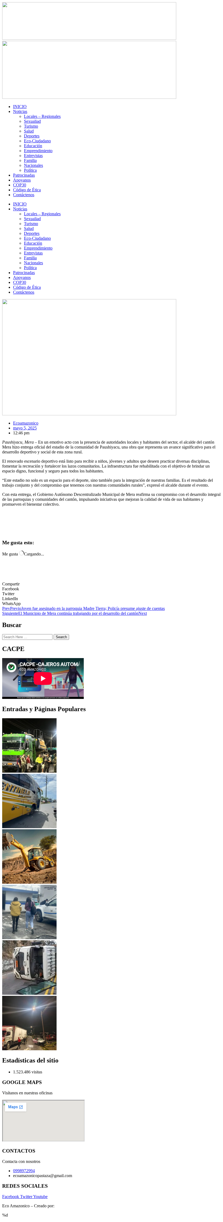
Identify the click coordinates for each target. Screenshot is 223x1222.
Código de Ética (27, 190)
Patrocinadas (24, 175)
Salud (29, 131)
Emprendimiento (38, 150)
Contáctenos (23, 194)
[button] (111, 589)
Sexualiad (32, 121)
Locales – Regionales (42, 116)
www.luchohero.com (73, 1205)
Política (30, 170)
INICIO (20, 106)
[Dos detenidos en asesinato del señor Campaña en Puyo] (29, 937)
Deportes (31, 136)
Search (61, 637)
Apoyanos (22, 180)
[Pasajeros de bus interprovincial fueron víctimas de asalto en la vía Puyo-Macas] (29, 826)
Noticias (20, 111)
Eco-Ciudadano (37, 141)
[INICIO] (29, 771)
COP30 (19, 185)
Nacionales (33, 165)
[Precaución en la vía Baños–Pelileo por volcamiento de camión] (29, 993)
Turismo (31, 126)
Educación (33, 145)
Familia (30, 160)
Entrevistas (33, 155)
